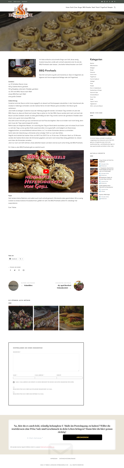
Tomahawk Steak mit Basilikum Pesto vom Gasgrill (46, 315)
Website (59, 375)
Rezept (46, 34)
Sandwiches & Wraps (96, 90)
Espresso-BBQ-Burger (104, 194)
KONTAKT (24, 1)
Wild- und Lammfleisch (96, 106)
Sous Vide (93, 97)
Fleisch (98, 7)
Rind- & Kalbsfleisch (95, 88)
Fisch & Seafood (94, 79)
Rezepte (110, 7)
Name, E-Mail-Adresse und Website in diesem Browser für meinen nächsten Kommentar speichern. (45, 382)
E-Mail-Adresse (39, 375)
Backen (40, 34)
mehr (112, 146)
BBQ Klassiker (87, 7)
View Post (21, 319)
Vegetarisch (93, 104)
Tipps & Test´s (94, 101)
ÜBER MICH (17, 1)
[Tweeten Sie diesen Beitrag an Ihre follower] (15, 270)
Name (15, 375)
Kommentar (17, 352)
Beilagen (92, 68)
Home (67, 7)
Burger (80, 7)
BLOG (10, 1)
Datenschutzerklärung (47, 447)
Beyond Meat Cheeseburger (71, 315)
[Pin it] (19, 270)
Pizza (91, 83)
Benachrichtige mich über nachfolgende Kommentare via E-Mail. (32, 389)
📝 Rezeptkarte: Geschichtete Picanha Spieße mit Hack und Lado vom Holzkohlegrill (106, 169)
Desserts (92, 72)
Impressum (53, 458)
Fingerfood (103, 7)
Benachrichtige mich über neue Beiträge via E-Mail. (28, 394)
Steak (93, 7)
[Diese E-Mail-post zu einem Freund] (23, 270)
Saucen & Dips (94, 92)
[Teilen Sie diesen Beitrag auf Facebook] (10, 270)
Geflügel (92, 81)
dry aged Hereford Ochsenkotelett (65, 286)
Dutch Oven (73, 7)
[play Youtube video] (46, 171)
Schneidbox (27, 286)
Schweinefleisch (55, 34)
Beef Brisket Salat (21, 315)
